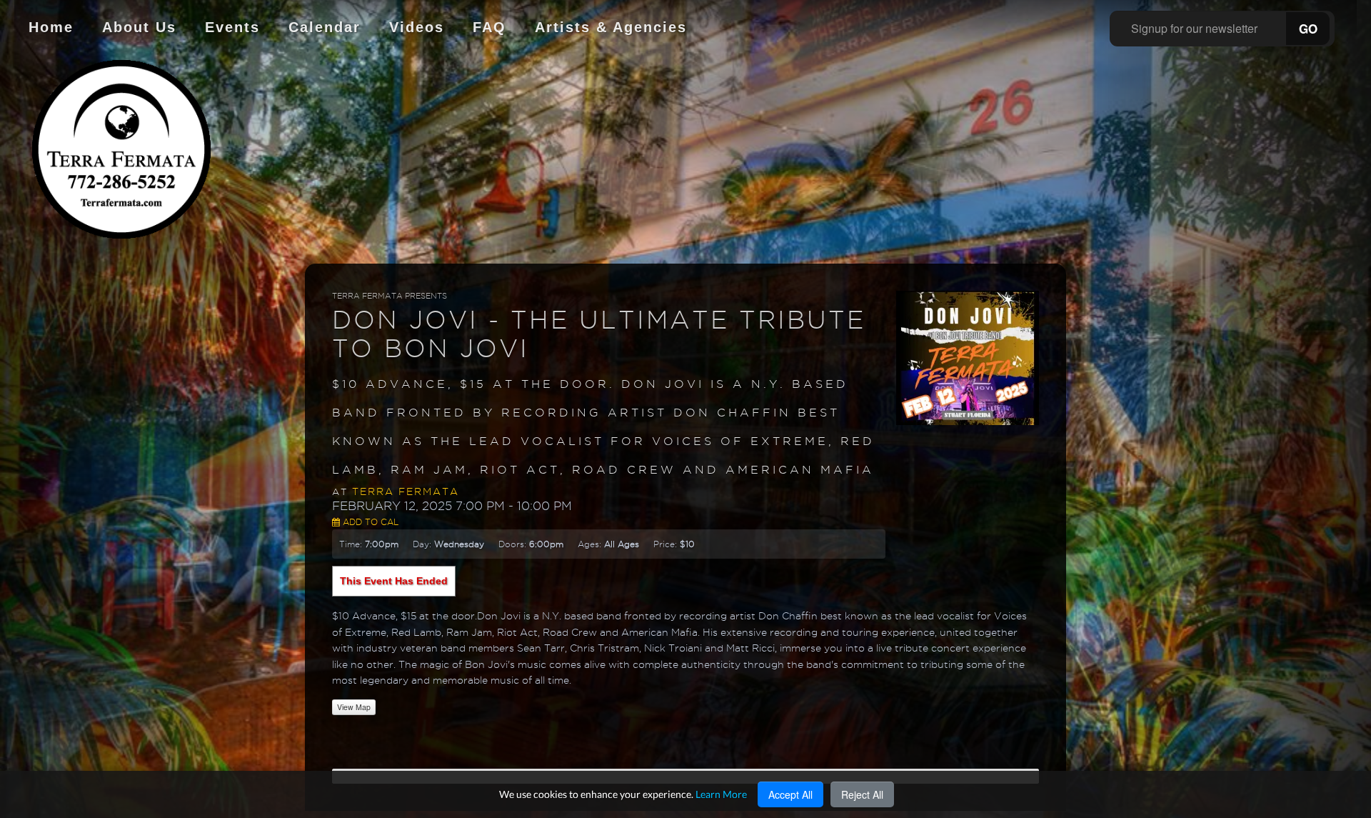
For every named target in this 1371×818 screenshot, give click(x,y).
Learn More (721, 794)
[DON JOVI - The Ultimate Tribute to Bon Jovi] (967, 357)
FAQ (489, 27)
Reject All (862, 794)
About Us (139, 27)
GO (1308, 28)
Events (232, 27)
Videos (416, 27)
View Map (354, 707)
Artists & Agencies (611, 27)
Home (51, 27)
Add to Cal (369, 522)
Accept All (790, 794)
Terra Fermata (405, 491)
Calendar (324, 27)
